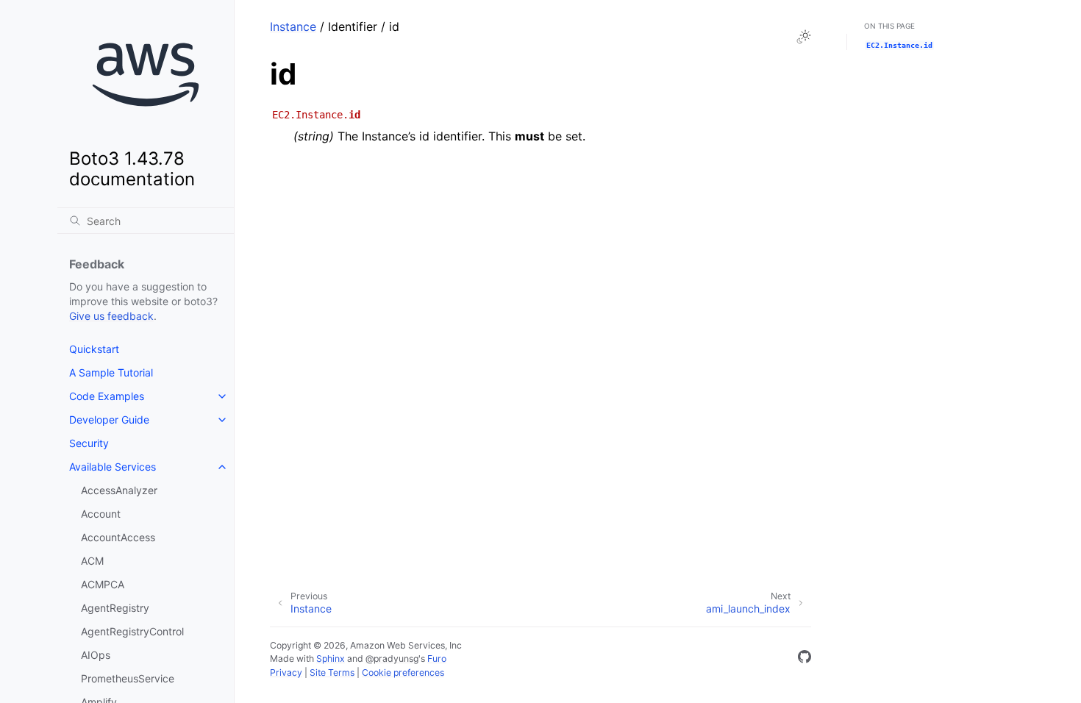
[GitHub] (804, 659)
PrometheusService (127, 678)
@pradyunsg (391, 658)
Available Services (112, 466)
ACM (92, 560)
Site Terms (332, 672)
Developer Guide (109, 419)
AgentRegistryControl (132, 631)
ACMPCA (102, 584)
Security (89, 443)
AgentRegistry (115, 608)
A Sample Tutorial (111, 372)
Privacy (286, 672)
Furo (436, 658)
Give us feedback (111, 316)
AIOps (95, 655)
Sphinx (330, 658)
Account (101, 513)
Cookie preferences (403, 672)
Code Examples (106, 396)
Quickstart (94, 349)
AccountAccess (118, 537)
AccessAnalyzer (119, 490)
